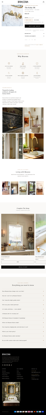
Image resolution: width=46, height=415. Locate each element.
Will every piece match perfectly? (10, 304)
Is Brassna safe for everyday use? (10, 313)
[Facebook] (7, 365)
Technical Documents (34, 36)
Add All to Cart (23, 267)
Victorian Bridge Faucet (5, 256)
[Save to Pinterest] (35, 39)
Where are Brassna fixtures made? (10, 322)
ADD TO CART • (34, 26)
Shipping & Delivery (6, 372)
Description (34, 33)
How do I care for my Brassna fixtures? (12, 295)
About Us (18, 372)
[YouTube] (9, 365)
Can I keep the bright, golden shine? (11, 300)
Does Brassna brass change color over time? (13, 291)
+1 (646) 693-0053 (35, 379)
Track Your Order (20, 378)
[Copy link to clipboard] (29, 39)
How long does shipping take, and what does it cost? (15, 327)
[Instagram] (2, 365)
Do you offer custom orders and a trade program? (14, 340)
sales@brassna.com (35, 375)
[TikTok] (11, 365)
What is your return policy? (9, 331)
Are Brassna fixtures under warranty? (11, 336)
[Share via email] (32, 39)
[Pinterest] (5, 365)
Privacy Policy (4, 374)
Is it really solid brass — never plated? (11, 309)
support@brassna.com (35, 372)
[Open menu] (3, 2)
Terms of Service (5, 376)
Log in (37, 44)
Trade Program (20, 376)
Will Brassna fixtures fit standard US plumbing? (13, 318)
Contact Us (19, 374)
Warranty (4, 371)
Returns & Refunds (5, 378)
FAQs (18, 371)
